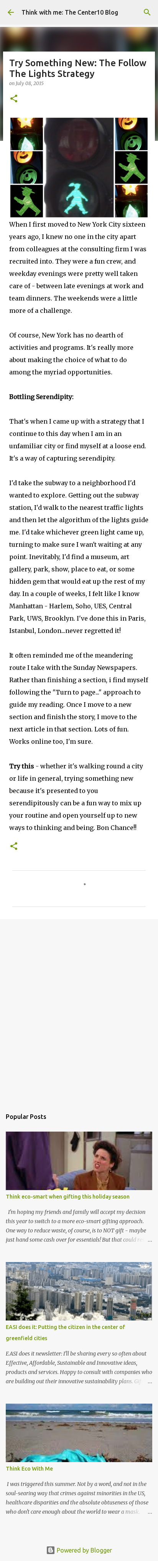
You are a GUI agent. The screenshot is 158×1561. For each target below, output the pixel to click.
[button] (13, 99)
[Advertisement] (79, 1010)
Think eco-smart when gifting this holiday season (68, 1197)
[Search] (147, 12)
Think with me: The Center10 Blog (69, 12)
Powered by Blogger (83, 1550)
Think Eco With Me (29, 1469)
